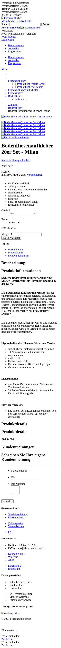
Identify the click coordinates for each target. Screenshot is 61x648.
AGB (11, 560)
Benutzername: (19, 470)
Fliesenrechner (16, 517)
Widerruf (13, 556)
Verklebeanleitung (17, 514)
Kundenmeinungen (18, 255)
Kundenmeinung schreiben (15, 160)
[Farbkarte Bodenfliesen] (15, 137)
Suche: (5, 24)
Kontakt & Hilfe (17, 553)
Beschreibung (15, 249)
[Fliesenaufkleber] (11, 18)
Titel (13, 477)
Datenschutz (14, 565)
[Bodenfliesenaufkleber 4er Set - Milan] (23, 122)
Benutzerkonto (16, 45)
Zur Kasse (6, 639)
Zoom (48, 116)
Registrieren (14, 51)
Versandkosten (35, 174)
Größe (5, 210)
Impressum (14, 568)
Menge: (5, 234)
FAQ (11, 532)
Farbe (5, 219)
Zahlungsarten (15, 523)
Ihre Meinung (18, 483)
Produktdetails (15, 252)
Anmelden (13, 48)
